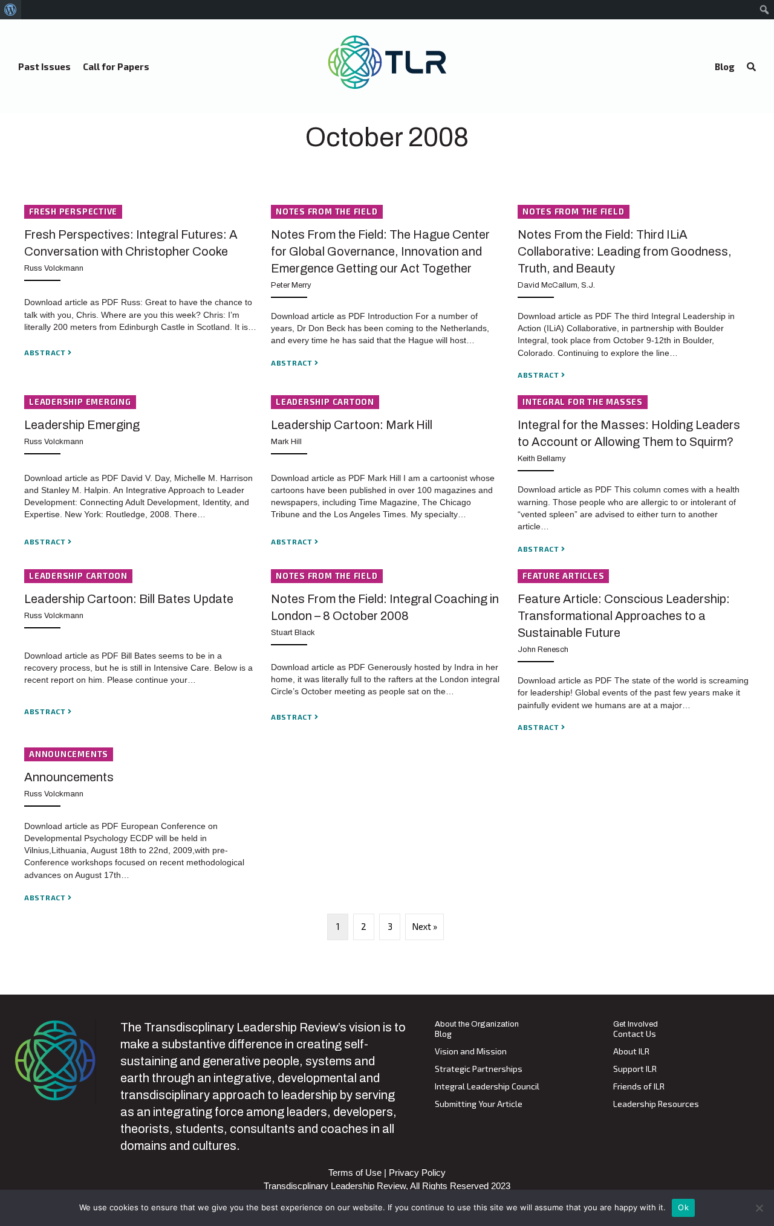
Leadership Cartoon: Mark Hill (351, 424)
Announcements (69, 777)
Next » (424, 926)
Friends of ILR (639, 1086)
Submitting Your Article (478, 1104)
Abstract (46, 352)
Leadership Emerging (82, 424)
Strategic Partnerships (478, 1069)
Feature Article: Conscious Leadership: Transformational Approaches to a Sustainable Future (624, 615)
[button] (751, 67)
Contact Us (634, 1034)
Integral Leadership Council (487, 1086)
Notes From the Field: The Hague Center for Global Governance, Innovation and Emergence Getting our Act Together (380, 251)
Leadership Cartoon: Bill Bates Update (128, 598)
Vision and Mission (471, 1051)
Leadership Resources (656, 1104)
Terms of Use (355, 1172)
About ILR (631, 1051)
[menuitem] (10, 9)
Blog (443, 1034)
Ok (683, 1207)
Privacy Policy (417, 1172)
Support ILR (635, 1069)
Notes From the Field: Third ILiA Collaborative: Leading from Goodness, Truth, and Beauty (625, 251)
